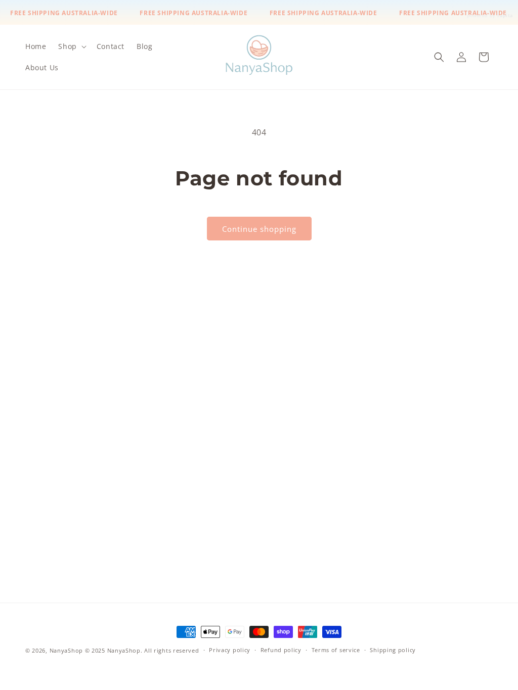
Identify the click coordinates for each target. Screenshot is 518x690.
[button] (71, 46)
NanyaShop (66, 650)
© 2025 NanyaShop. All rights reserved (142, 650)
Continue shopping (259, 229)
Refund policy (281, 650)
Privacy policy (229, 650)
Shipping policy (393, 650)
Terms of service (336, 650)
